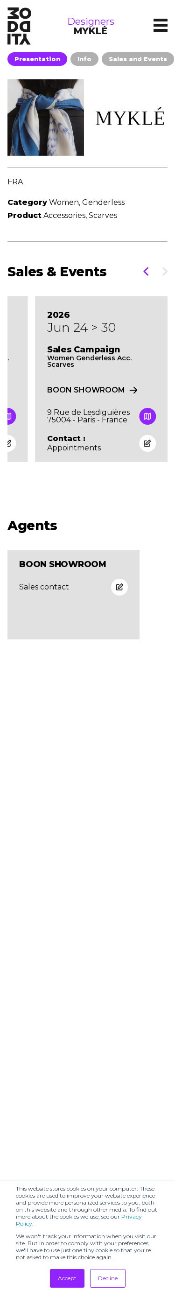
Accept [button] (67, 1278)
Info (84, 59)
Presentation (37, 59)
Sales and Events (138, 59)
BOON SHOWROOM (86, 390)
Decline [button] (108, 1278)
